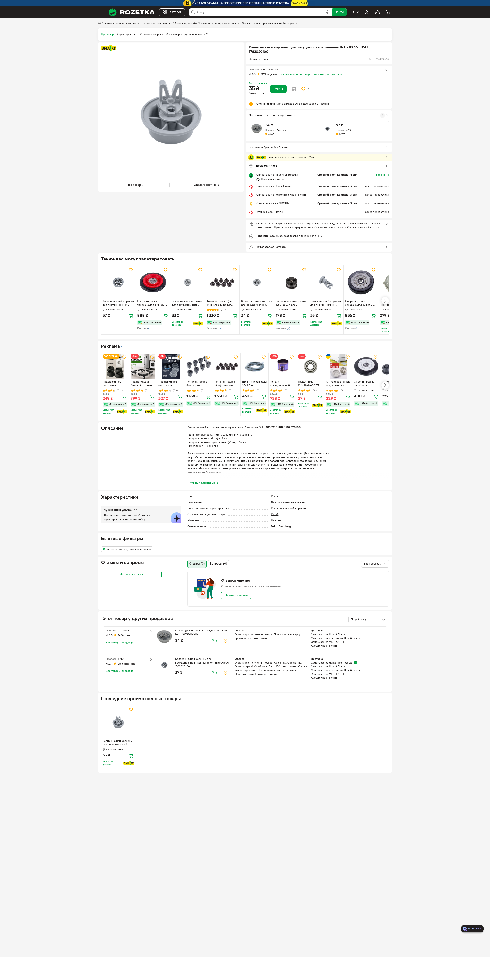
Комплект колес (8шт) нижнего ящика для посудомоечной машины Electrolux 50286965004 (222, 303)
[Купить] (131, 316)
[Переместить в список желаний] (303, 89)
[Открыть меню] (102, 12)
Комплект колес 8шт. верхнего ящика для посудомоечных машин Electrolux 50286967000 (196, 384)
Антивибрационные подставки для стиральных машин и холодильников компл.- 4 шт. (338, 384)
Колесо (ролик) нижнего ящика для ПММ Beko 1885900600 (201, 633)
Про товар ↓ (135, 184)
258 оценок (126, 664)
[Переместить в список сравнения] (294, 89)
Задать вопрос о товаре (296, 75)
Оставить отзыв (236, 595)
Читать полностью (203, 483)
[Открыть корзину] (388, 12)
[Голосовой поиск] (328, 12)
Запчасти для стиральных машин (219, 23)
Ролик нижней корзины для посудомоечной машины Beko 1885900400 (187, 303)
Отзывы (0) (197, 563)
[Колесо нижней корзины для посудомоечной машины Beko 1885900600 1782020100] (118, 282)
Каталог (175, 12)
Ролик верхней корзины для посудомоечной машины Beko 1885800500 (325, 303)
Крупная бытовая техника (156, 23)
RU (352, 12)
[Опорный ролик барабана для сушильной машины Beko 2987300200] (360, 282)
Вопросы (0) (218, 563)
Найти (339, 12)
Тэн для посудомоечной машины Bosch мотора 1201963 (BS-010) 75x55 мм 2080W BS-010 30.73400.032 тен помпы (281, 384)
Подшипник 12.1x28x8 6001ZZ (308, 384)
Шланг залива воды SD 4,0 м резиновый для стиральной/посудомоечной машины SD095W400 (254, 384)
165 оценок (126, 635)
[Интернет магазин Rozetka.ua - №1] (132, 12)
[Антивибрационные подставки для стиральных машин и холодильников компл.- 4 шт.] (338, 366)
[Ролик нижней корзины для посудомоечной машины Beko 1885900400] (187, 282)
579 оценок (269, 74)
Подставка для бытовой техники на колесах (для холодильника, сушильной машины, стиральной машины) (141, 384)
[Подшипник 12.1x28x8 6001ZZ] (310, 366)
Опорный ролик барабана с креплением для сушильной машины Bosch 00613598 (366, 384)
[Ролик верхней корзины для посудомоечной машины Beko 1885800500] (326, 282)
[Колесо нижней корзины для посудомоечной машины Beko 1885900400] (257, 282)
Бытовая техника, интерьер (120, 23)
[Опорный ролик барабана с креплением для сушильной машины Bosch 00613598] (366, 366)
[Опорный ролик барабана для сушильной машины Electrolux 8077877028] (153, 282)
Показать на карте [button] (272, 179)
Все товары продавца (328, 75)
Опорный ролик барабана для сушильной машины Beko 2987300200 (360, 303)
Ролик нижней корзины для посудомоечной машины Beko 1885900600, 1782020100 (117, 743)
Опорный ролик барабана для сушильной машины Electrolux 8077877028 (152, 303)
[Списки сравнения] (377, 12)
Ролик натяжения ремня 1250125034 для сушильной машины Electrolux (291, 303)
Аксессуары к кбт (186, 23)
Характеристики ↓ (207, 184)
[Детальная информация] (122, 346)
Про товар (107, 34)
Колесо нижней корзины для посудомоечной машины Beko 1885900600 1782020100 (118, 303)
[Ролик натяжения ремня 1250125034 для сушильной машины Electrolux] (291, 282)
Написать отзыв (131, 574)
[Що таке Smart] (108, 48)
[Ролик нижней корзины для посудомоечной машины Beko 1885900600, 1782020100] (118, 722)
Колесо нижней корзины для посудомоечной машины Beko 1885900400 (256, 303)
